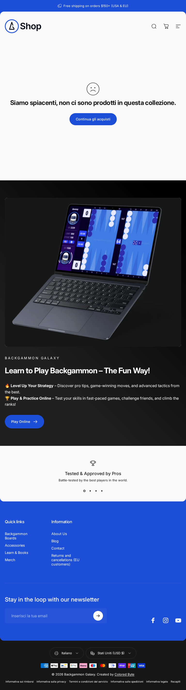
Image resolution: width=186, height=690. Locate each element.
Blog (55, 541)
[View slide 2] (90, 491)
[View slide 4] (102, 491)
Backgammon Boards (16, 536)
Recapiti (175, 681)
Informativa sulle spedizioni (127, 681)
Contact (57, 548)
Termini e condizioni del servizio (88, 681)
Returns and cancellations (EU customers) (65, 559)
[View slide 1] (84, 491)
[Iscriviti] (98, 616)
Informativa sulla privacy (51, 681)
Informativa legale (157, 681)
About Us (59, 534)
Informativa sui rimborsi (20, 681)
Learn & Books (16, 553)
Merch (10, 560)
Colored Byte (124, 674)
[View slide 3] (96, 491)
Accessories (15, 545)
